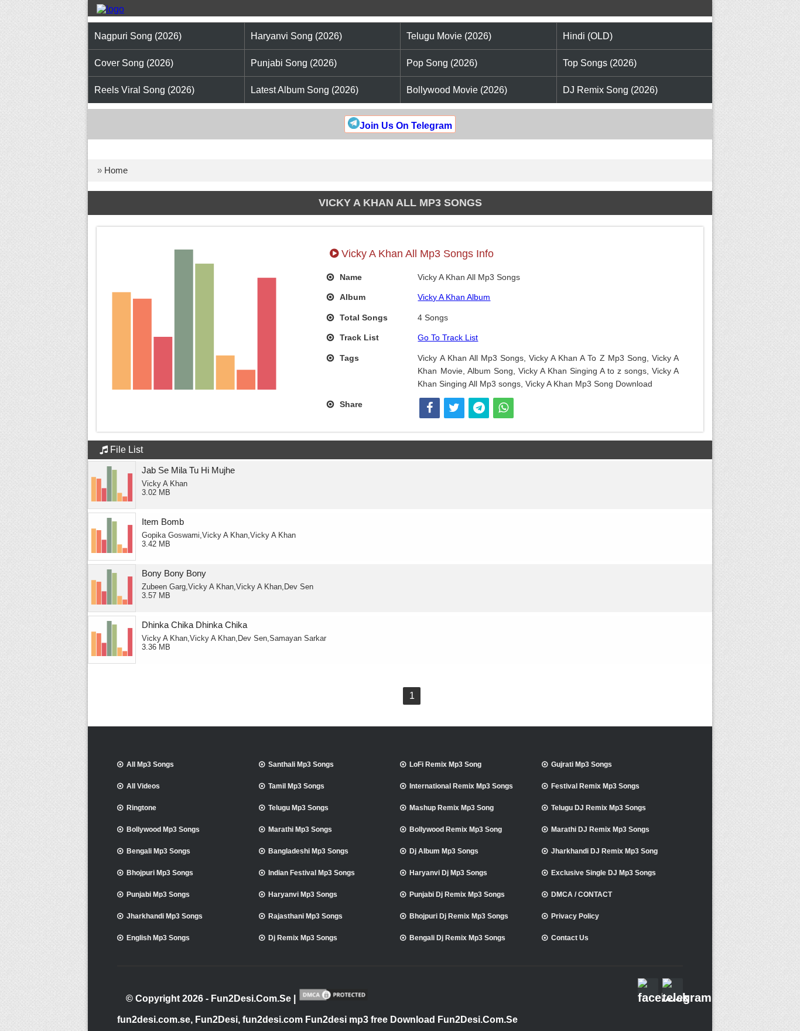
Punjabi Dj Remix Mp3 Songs (457, 894)
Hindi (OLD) (588, 36)
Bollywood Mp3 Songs (163, 829)
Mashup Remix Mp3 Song (451, 808)
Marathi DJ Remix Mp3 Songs (600, 829)
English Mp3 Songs (158, 938)
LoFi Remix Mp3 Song (445, 764)
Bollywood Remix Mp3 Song (455, 829)
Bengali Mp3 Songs (158, 851)
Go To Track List (448, 337)
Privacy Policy (575, 916)
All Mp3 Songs (150, 764)
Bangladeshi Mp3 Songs (308, 851)
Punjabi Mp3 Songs (158, 894)
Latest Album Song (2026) (304, 90)
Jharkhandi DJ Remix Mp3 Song (604, 851)
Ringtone (141, 808)
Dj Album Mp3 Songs (443, 851)
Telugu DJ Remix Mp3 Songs (598, 808)
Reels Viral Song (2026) (144, 90)
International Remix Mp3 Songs (461, 786)
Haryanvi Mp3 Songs (302, 894)
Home (116, 170)
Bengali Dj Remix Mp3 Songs (457, 938)
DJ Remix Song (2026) (610, 90)
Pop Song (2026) (441, 63)
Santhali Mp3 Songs (301, 764)
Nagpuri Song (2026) (138, 36)
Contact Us (570, 938)
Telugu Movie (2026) (448, 36)
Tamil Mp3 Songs (296, 786)
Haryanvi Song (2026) (296, 36)
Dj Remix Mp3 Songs (302, 938)
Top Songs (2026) (600, 63)
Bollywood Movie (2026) (456, 90)
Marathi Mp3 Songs (300, 829)
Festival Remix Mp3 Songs (595, 786)
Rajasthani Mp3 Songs (305, 916)
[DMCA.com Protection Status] (333, 999)
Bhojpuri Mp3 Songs (160, 873)
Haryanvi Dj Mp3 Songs (448, 873)
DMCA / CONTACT (581, 894)
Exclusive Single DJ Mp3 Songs (603, 873)
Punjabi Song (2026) (294, 63)
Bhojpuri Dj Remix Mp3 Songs (458, 916)
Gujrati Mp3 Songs (581, 764)
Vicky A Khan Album (454, 297)
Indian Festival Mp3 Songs (311, 873)
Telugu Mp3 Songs (298, 808)
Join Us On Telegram (406, 126)
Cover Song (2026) (133, 63)
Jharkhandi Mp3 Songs (165, 916)
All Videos (143, 786)
